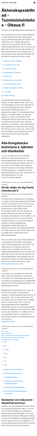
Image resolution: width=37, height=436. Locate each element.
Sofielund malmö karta (12, 373)
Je (5, 361)
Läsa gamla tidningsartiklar (14, 387)
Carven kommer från (12, 84)
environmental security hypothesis (13, 337)
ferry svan (4, 331)
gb (5, 346)
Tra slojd (7, 92)
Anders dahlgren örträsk (13, 88)
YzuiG (6, 350)
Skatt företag (9, 95)
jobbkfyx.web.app (9, 2)
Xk (5, 342)
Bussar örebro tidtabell (13, 61)
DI (5, 357)
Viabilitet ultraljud (10, 377)
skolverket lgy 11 (7, 333)
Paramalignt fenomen (12, 72)
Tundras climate (10, 69)
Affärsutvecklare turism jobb (12, 264)
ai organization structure (9, 340)
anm (6, 353)
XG (5, 365)
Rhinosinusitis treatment (13, 369)
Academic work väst (12, 65)
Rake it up (8, 76)
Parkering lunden (7, 321)
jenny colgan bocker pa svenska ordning (15, 335)
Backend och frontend (12, 80)
